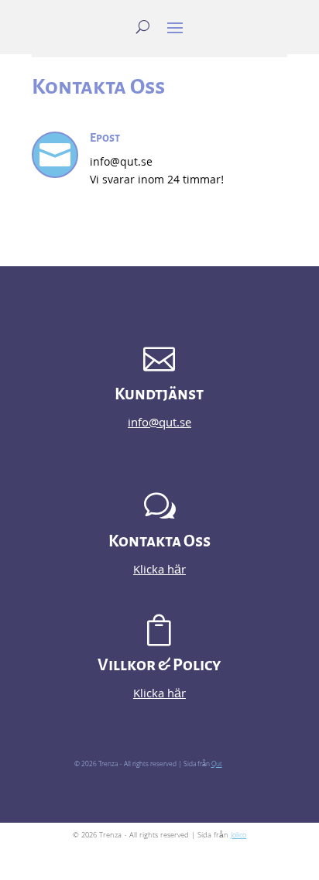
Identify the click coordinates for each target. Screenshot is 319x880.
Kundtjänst (159, 394)
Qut (216, 764)
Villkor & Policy (159, 665)
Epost (105, 138)
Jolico (238, 836)
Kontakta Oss (159, 541)
